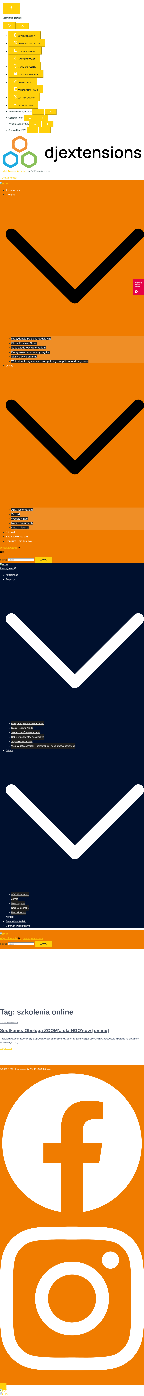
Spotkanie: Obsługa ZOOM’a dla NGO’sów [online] (54, 1030)
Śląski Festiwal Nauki (24, 343)
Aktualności (13, 190)
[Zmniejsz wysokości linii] (35, 124)
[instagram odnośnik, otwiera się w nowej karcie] (3, 552)
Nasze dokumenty (22, 523)
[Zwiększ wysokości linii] (47, 124)
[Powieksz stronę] (51, 112)
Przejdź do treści (8, 178)
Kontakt (10, 532)
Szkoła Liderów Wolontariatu (28, 347)
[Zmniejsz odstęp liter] (32, 130)
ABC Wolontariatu (22, 509)
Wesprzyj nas (19, 518)
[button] (11, 547)
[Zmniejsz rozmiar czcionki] (30, 118)
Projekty (10, 194)
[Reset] (9, 25)
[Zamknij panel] (22, 26)
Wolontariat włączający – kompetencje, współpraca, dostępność (49, 361)
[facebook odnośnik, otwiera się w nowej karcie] (1, 552)
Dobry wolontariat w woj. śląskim (30, 352)
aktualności (13, 1023)
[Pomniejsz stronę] (38, 112)
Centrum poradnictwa (19, 541)
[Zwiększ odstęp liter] (45, 130)
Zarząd (15, 514)
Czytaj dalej (6, 1048)
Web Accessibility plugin (15, 171)
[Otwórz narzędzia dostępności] (11, 8)
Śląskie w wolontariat (24, 356)
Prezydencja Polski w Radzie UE (31, 338)
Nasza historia (20, 527)
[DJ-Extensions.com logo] (72, 167)
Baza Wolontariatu (17, 536)
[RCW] (4, 183)
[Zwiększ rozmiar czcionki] (42, 118)
